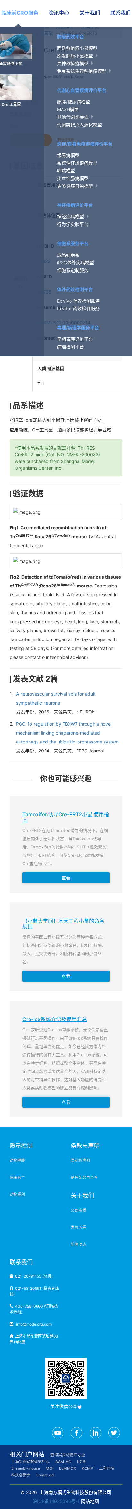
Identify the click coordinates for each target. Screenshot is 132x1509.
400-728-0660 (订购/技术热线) (34, 1309)
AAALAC (63, 1461)
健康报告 (17, 1177)
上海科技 (106, 1468)
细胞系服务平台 (72, 243)
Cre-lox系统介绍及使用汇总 (54, 1019)
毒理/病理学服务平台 (78, 327)
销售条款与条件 (84, 1177)
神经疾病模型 (71, 216)
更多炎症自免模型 (75, 186)
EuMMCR (67, 1468)
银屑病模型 (68, 155)
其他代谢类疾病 (73, 117)
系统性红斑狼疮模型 (77, 163)
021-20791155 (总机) (34, 1276)
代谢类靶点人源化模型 (79, 124)
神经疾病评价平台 (75, 205)
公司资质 (78, 1210)
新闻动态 (78, 1244)
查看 (66, 877)
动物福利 (17, 1194)
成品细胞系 (68, 255)
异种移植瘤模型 (73, 63)
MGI (49, 1468)
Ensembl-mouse (25, 1468)
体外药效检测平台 (75, 289)
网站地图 (90, 1501)
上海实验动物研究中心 (30, 1461)
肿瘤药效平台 (70, 36)
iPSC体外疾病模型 (75, 262)
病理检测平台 (70, 346)
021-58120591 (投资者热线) (34, 1291)
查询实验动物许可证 (67, 1455)
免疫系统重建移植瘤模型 (82, 71)
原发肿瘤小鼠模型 (75, 55)
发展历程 (78, 1227)
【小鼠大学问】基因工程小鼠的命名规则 (63, 924)
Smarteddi (45, 1475)
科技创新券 (20, 1475)
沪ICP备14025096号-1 (56, 1501)
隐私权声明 (80, 1160)
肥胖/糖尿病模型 (73, 101)
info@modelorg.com (33, 1324)
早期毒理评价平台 (75, 339)
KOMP (87, 1468)
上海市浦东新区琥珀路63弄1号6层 (34, 1339)
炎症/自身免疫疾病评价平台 (84, 143)
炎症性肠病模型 (72, 178)
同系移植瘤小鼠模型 (77, 48)
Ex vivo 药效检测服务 (78, 300)
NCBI (81, 1461)
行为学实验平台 (72, 224)
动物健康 (17, 1160)
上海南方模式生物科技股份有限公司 (75, 1492)
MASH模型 (68, 109)
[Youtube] (57, 1432)
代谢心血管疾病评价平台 (81, 90)
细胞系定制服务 (72, 270)
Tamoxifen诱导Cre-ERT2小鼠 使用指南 (65, 817)
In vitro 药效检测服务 (78, 308)
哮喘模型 (66, 170)
